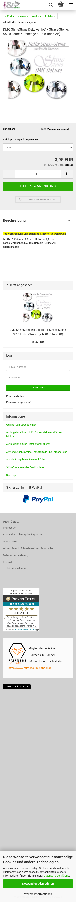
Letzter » (50, 16)
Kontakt (7, 562)
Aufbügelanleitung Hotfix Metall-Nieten (28, 443)
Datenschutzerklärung (56, 875)
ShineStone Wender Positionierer (25, 467)
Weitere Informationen (38, 894)
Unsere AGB (10, 541)
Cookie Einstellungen (15, 568)
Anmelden (38, 387)
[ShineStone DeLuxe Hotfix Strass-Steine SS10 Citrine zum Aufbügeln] (38, 70)
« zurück (23, 16)
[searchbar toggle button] (51, 5)
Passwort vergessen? (18, 402)
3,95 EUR (38, 342)
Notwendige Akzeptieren (38, 883)
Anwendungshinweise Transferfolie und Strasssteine (36, 451)
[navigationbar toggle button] (71, 5)
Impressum (9, 527)
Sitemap (11, 475)
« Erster (9, 16)
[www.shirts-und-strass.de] (10, 5)
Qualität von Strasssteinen (21, 424)
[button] (9, 174)
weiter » (36, 16)
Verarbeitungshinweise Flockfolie (25, 459)
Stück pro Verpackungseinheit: (21, 139)
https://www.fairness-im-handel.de (30, 667)
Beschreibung (14, 220)
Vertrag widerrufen (17, 686)
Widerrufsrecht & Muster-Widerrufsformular (28, 548)
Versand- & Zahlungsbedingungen (22, 534)
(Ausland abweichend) (58, 129)
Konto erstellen (15, 396)
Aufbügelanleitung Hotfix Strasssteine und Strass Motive (34, 434)
